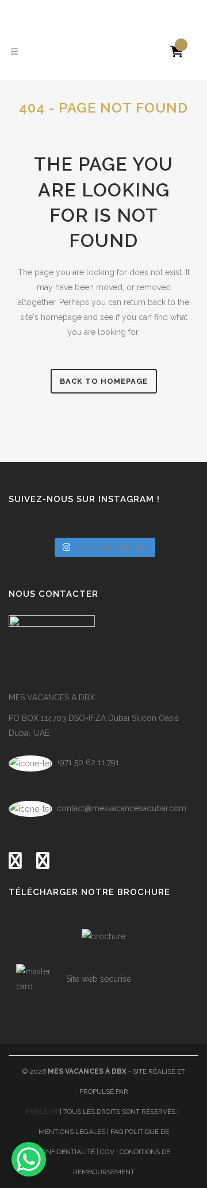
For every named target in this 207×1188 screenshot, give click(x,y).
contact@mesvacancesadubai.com (121, 808)
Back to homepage (104, 381)
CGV (107, 1152)
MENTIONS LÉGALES (72, 1132)
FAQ (116, 1132)
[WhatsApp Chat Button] (29, 1159)
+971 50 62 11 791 (87, 762)
